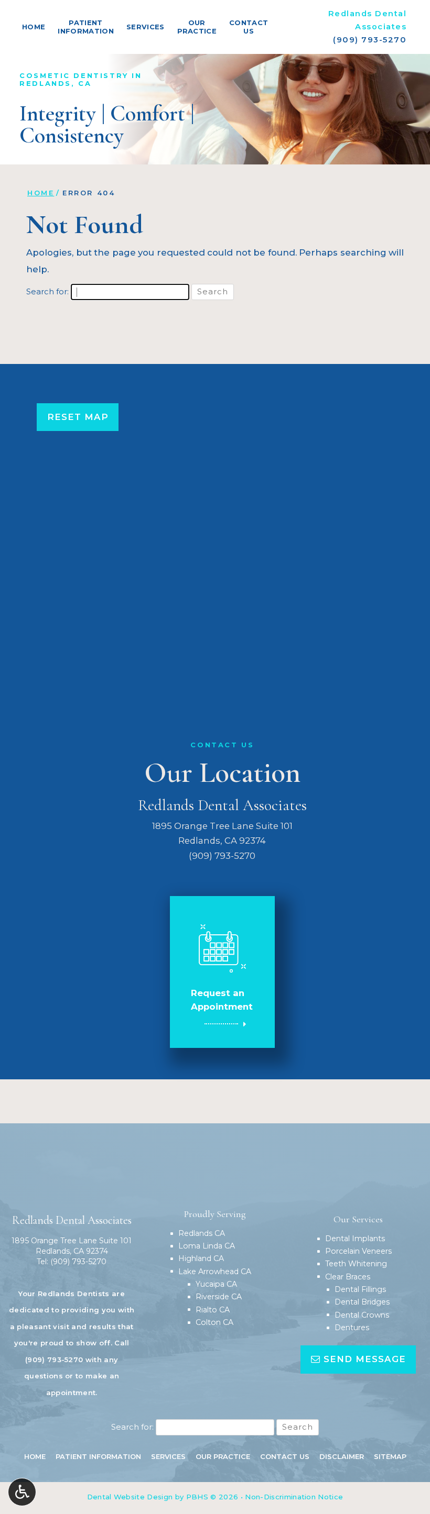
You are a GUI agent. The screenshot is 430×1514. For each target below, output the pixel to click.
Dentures (352, 1327)
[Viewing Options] (22, 1492)
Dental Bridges (362, 1302)
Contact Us (284, 1456)
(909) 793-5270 (369, 40)
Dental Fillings (360, 1289)
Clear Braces (347, 1276)
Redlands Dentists (74, 1293)
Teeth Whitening (356, 1263)
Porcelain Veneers (358, 1251)
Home (33, 27)
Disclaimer (341, 1456)
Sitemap (390, 1456)
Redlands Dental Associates (222, 805)
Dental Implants (355, 1238)
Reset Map (78, 417)
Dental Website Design (130, 1497)
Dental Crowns (362, 1315)
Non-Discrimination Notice (294, 1497)
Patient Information (98, 1456)
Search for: (47, 291)
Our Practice (223, 1456)
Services (145, 27)
